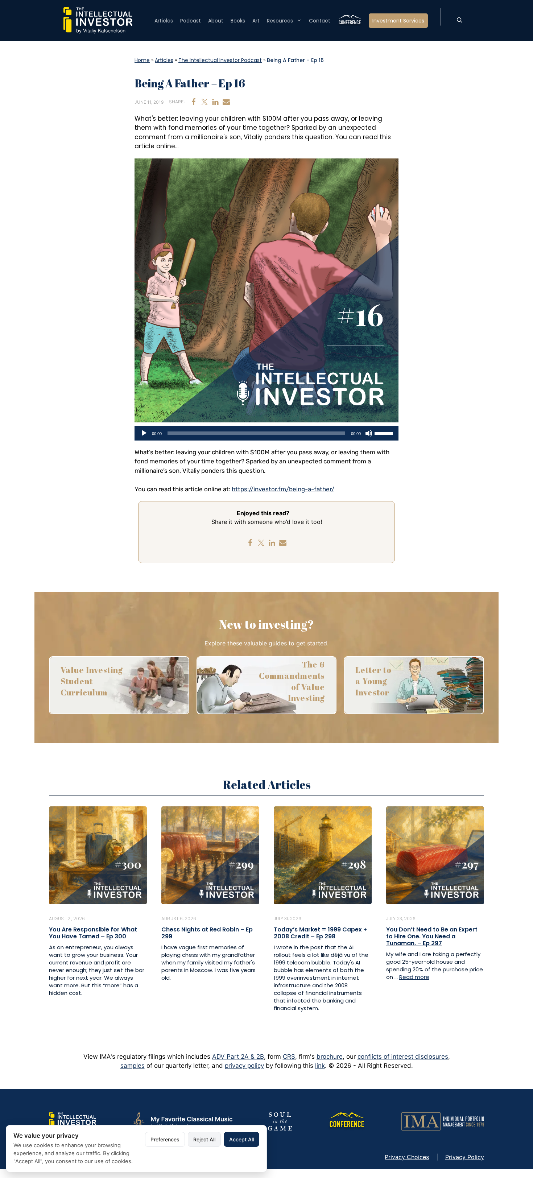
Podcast (190, 20)
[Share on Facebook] (193, 102)
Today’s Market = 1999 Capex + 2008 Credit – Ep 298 (320, 933)
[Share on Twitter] (204, 102)
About (215, 20)
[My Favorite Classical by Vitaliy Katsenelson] (182, 1121)
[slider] (385, 432)
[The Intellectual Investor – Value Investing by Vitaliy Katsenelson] (97, 20)
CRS (289, 1056)
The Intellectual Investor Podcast (220, 60)
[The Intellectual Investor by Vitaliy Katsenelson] (72, 1121)
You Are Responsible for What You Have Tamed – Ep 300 (93, 933)
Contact (319, 20)
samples (132, 1065)
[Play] (144, 433)
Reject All (204, 1139)
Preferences (164, 1139)
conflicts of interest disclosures (403, 1056)
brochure (330, 1056)
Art (256, 20)
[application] (266, 433)
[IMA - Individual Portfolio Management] (442, 1121)
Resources (280, 20)
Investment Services (398, 20)
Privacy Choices (407, 1157)
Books (238, 20)
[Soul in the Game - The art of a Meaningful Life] (280, 1121)
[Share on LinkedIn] (215, 102)
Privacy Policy (464, 1157)
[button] (460, 21)
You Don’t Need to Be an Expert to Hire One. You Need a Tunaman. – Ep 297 (432, 936)
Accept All (241, 1139)
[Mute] (368, 433)
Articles (163, 20)
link (320, 1065)
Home (142, 60)
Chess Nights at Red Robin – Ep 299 (207, 933)
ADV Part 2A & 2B (238, 1056)
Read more (414, 977)
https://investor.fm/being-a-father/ (283, 489)
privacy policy (244, 1065)
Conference (349, 21)
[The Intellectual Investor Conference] (346, 1121)
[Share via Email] (226, 102)
